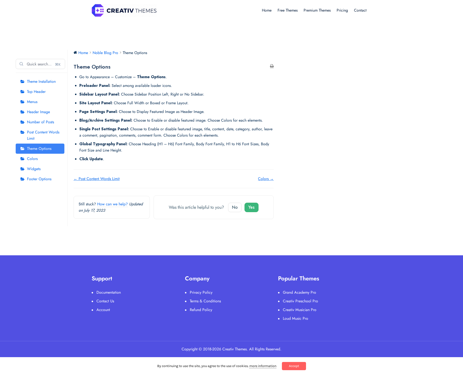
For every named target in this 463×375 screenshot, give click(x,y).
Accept (294, 366)
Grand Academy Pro (299, 292)
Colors (32, 158)
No (235, 207)
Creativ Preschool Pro (300, 301)
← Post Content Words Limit (97, 178)
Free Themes (288, 10)
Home (267, 10)
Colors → (266, 178)
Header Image (38, 112)
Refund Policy (201, 309)
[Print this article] (272, 66)
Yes (251, 207)
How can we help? (112, 204)
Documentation (108, 292)
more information (262, 366)
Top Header (36, 91)
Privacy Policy (201, 292)
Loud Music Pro (295, 318)
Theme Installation (41, 81)
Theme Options (39, 148)
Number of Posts (40, 122)
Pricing (342, 10)
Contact (360, 10)
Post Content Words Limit (43, 135)
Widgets (34, 169)
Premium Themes (317, 10)
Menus (32, 101)
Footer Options (39, 179)
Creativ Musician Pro (299, 309)
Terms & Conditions (205, 301)
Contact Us (105, 301)
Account (103, 309)
